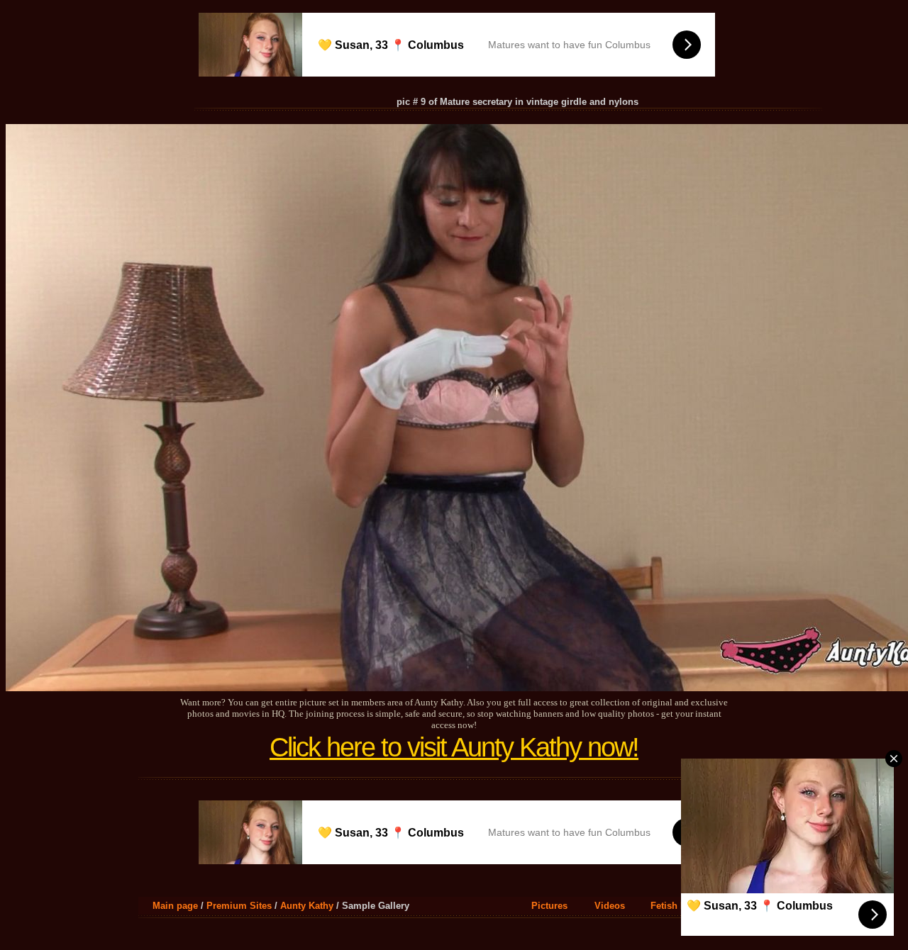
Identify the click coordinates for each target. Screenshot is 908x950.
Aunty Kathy (306, 905)
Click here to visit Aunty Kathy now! (454, 747)
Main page (175, 905)
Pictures (549, 905)
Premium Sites (239, 905)
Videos (609, 905)
